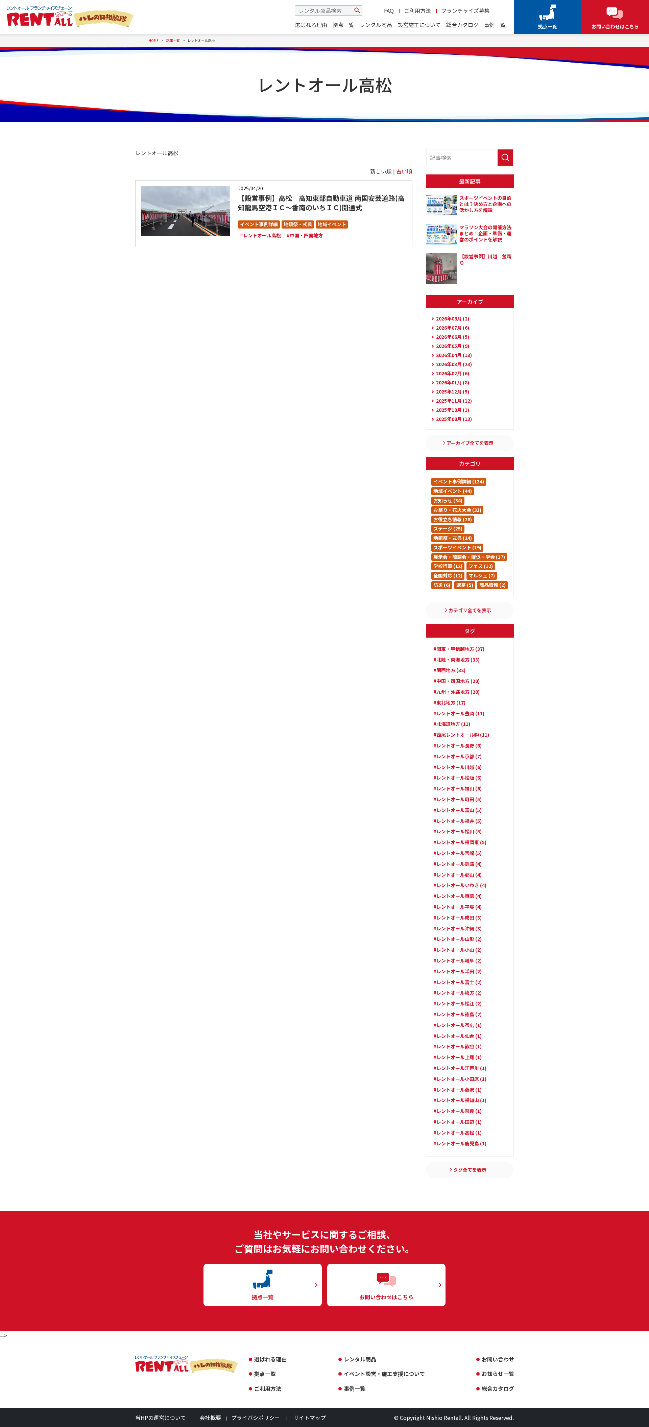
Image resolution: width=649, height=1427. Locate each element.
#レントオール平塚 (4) (457, 906)
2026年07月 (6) (452, 327)
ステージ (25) (447, 528)
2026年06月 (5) (452, 336)
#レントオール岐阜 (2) (457, 960)
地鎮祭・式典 (298, 224)
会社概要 (210, 1417)
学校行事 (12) (447, 566)
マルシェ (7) (481, 575)
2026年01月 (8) (452, 382)
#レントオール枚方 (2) (457, 992)
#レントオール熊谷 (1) (457, 1046)
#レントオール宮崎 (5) (457, 853)
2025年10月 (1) (452, 409)
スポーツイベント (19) (457, 547)
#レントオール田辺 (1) (457, 1121)
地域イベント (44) (452, 490)
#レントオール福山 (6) (457, 788)
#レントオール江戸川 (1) (459, 1068)
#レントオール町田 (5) (457, 799)
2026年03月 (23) (454, 364)
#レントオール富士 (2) (457, 982)
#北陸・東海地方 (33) (456, 659)
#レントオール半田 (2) (457, 971)
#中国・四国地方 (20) (456, 680)
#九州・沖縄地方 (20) (456, 691)
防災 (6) (441, 584)
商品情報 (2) (492, 584)
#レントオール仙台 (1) (457, 1035)
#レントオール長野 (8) (457, 745)
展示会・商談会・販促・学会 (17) (469, 556)
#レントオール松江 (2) (457, 1003)
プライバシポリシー (255, 1417)
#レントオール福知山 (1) (459, 1100)
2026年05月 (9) (452, 345)
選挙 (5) (464, 584)
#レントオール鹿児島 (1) (459, 1143)
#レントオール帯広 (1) (457, 1025)
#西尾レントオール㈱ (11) (461, 734)
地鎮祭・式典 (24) (452, 537)
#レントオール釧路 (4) (457, 863)
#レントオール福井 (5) (457, 820)
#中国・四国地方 (305, 235)
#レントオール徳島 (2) (457, 1014)
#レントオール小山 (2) (457, 949)
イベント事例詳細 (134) (458, 481)
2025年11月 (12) (454, 400)
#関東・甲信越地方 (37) (458, 648)
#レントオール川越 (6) (457, 767)
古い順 (404, 171)
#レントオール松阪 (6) (457, 777)
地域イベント (332, 224)
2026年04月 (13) (454, 355)
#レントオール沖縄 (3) (457, 928)
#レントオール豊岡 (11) (458, 713)
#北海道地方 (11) (451, 723)
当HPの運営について (160, 1417)
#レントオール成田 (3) (457, 917)
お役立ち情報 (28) (452, 519)
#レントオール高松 (260, 235)
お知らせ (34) (447, 500)
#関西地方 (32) (449, 670)
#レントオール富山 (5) (457, 810)
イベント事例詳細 (259, 224)
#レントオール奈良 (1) (457, 1111)
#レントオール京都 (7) (457, 756)
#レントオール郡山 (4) (457, 874)
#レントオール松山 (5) (457, 831)
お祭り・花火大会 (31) (457, 509)
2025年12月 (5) (452, 391)
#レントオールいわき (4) (459, 885)
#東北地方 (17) (449, 702)
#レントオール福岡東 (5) (459, 842)
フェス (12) (480, 566)
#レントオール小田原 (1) (459, 1078)
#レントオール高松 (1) (457, 1132)
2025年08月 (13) (454, 418)
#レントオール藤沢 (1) (457, 1089)
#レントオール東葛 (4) (457, 896)
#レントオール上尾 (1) (457, 1057)
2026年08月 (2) (452, 318)
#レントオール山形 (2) (457, 938)
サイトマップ (309, 1417)
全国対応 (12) (447, 575)
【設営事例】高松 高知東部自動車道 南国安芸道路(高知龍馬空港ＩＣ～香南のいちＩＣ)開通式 (321, 202)
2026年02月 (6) (452, 373)
